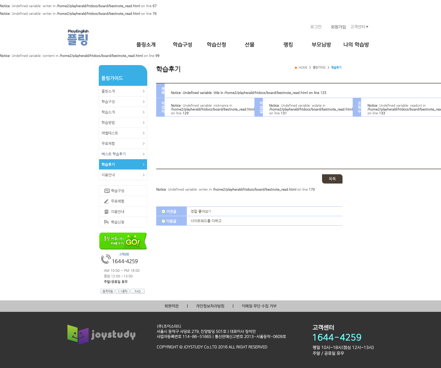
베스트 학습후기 (114, 154)
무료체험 (108, 143)
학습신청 (117, 222)
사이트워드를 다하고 (206, 221)
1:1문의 (122, 291)
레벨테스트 (110, 133)
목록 (332, 179)
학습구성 (108, 102)
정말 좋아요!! (201, 211)
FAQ (138, 291)
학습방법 (108, 122)
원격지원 (108, 291)
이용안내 (108, 175)
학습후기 (108, 164)
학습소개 (108, 112)
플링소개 (108, 91)
